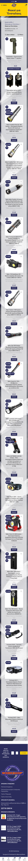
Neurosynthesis (21, 854)
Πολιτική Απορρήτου (6, 786)
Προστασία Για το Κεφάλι (12, 279)
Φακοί (19, 60)
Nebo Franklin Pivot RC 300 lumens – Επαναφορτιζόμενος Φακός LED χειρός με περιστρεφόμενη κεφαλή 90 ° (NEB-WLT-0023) (14, 128)
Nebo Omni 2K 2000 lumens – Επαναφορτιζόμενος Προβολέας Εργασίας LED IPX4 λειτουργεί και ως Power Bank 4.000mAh (14, 537)
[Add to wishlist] (21, 39)
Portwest (14, 653)
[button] (14, 68)
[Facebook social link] (12, 2)
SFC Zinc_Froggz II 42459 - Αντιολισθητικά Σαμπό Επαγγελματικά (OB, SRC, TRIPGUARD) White (14, 829)
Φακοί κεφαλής (18, 281)
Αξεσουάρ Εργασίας (12, 60)
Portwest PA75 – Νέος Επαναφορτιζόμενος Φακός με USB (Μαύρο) (14, 719)
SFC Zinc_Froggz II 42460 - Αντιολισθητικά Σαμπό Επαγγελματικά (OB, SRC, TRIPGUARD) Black (14, 840)
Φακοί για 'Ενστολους (14, 62)
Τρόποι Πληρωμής (6, 794)
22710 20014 (6, 808)
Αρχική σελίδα (9, 22)
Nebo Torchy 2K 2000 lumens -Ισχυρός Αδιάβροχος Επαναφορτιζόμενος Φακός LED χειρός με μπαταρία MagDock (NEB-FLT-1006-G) (14, 240)
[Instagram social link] (14, 2)
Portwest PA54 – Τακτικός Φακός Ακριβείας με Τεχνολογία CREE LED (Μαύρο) (14, 646)
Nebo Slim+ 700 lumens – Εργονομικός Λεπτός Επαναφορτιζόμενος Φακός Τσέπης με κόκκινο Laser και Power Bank (14, 575)
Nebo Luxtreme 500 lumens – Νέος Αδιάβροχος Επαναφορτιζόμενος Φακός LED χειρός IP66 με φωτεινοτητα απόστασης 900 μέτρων (14, 422)
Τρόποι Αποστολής (6, 796)
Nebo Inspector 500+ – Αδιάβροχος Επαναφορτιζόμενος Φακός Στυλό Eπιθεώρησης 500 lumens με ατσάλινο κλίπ (14, 385)
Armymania (14, 64)
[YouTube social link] (16, 2)
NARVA (14, 98)
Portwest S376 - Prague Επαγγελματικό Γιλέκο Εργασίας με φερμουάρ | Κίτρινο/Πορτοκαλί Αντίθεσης (17, 817)
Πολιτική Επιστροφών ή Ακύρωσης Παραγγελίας (10, 790)
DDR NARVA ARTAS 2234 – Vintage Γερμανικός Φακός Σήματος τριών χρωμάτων (14, 92)
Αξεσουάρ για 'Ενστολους (12, 24)
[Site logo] (14, 5)
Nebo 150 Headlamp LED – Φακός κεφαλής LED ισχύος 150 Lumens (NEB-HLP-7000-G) (14, 276)
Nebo (14, 135)
